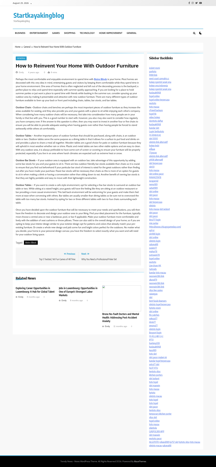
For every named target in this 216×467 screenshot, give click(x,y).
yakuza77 (153, 318)
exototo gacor (155, 438)
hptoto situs (184, 442)
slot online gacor (156, 173)
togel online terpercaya (159, 99)
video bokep (154, 117)
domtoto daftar (156, 120)
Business (20, 32)
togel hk (152, 113)
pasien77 (153, 247)
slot (150, 297)
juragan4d (153, 180)
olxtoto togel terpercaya (159, 304)
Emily (21, 72)
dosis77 (152, 322)
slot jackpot (165, 209)
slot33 (151, 166)
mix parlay (153, 223)
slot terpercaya (155, 163)
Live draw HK (155, 265)
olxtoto (152, 205)
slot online (153, 191)
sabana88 (153, 244)
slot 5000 (153, 138)
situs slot (153, 417)
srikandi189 (164, 442)
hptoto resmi (155, 307)
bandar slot (154, 127)
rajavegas (153, 293)
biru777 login (155, 219)
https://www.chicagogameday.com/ (165, 226)
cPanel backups (156, 110)
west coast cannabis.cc (159, 78)
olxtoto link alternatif (158, 142)
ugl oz (151, 230)
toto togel (153, 382)
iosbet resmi (154, 67)
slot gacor (153, 195)
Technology (87, 32)
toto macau (154, 106)
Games (56, 32)
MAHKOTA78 (155, 177)
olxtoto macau (155, 396)
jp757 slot (174, 442)
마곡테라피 (155, 135)
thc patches (154, 314)
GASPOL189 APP (156, 431)
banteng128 (154, 343)
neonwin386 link (156, 276)
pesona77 (153, 325)
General (132, 32)
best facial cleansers (157, 300)
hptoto (152, 392)
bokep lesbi (154, 145)
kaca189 (152, 350)
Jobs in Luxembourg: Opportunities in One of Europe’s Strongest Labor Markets (78, 291)
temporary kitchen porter (160, 413)
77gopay (153, 152)
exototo (152, 103)
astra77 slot (154, 364)
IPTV (151, 339)
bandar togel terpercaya (159, 360)
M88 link (153, 75)
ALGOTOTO (154, 442)
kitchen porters (156, 374)
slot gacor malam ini (158, 357)
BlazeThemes (140, 461)
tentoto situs (154, 371)
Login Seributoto (156, 131)
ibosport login (155, 332)
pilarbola (153, 427)
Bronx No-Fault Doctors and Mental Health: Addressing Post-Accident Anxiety (120, 317)
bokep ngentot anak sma (160, 82)
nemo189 (153, 184)
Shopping (69, 32)
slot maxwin (154, 385)
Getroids (153, 269)
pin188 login (154, 233)
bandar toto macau (157, 272)
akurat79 (153, 279)
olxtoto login (154, 240)
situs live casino (156, 290)
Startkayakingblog (39, 15)
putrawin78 (154, 254)
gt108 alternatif (156, 159)
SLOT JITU (153, 367)
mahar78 (153, 251)
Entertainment (39, 32)
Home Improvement (110, 32)
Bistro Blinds (30, 242)
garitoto (152, 71)
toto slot (153, 353)
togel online (154, 96)
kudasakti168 (155, 92)
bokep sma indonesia (158, 85)
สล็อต (152, 149)
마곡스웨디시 (156, 336)
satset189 (153, 187)
